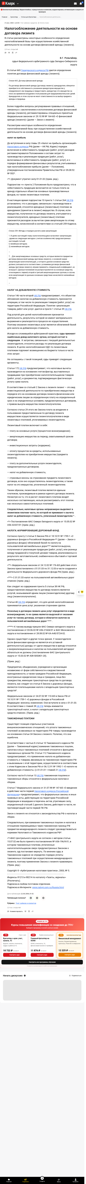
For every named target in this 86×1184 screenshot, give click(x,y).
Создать (42, 1181)
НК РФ (70, 200)
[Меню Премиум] (18, 3)
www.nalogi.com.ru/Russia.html (48, 887)
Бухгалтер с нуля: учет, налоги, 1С (13, 939)
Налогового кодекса (17, 146)
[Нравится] (9, 53)
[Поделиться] (16, 53)
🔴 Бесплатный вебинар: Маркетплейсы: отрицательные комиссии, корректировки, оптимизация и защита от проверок (42, 11)
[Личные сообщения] (75, 3)
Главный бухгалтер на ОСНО (40, 939)
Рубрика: (11, 903)
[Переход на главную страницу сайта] (8, 4)
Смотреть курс (14, 955)
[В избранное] (13, 53)
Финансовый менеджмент (69, 938)
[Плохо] (43, 898)
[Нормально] (37, 898)
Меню (59, 1181)
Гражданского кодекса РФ (35, 70)
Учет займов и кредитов (28, 23)
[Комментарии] (5, 53)
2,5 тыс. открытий (14, 907)
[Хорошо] (31, 898)
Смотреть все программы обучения (42, 962)
